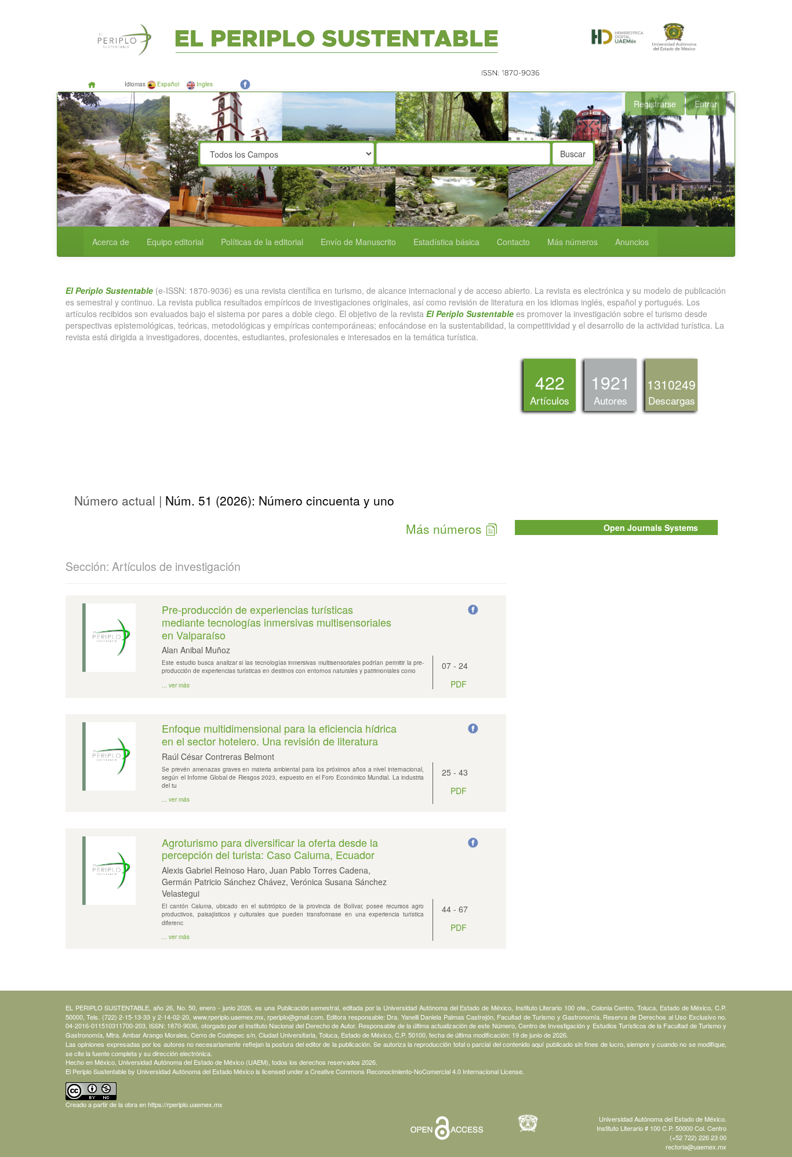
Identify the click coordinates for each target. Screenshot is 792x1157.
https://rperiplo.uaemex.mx (185, 1104)
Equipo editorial (175, 242)
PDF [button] (459, 684)
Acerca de (110, 242)
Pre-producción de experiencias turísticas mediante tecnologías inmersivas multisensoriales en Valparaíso (276, 622)
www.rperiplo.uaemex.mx (228, 1016)
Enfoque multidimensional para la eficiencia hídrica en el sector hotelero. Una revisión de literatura (279, 734)
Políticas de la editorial (262, 242)
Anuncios (632, 242)
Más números (572, 242)
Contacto (513, 242)
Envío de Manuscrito (358, 242)
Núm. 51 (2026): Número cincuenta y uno (278, 500)
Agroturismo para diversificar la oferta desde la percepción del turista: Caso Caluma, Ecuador (270, 849)
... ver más (176, 685)
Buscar (573, 153)
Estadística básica (446, 242)
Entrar (706, 104)
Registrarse (655, 104)
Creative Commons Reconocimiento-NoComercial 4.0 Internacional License (416, 1071)
